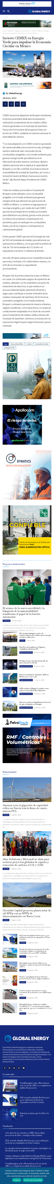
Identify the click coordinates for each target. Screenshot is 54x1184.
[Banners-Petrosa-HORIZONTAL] (27, 29)
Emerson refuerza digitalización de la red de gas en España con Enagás (35, 703)
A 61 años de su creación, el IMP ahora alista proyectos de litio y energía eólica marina (25, 1134)
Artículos (6, 815)
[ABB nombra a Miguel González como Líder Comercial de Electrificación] (10, 692)
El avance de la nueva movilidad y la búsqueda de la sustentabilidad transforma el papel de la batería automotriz (24, 612)
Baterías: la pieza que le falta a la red (34, 1114)
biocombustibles (17, 344)
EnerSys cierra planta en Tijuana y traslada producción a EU (32, 648)
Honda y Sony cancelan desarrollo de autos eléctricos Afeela (33, 662)
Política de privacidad (33, 1180)
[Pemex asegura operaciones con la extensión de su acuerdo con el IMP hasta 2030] (10, 994)
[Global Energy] (4, 93)
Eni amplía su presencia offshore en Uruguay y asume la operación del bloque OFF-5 (35, 965)
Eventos (22, 640)
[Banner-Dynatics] (27, 499)
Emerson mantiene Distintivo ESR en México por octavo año (33, 676)
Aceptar (16, 1180)
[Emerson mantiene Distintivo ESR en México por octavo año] (10, 678)
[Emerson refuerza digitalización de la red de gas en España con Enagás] (10, 706)
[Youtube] (24, 1068)
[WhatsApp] (23, 104)
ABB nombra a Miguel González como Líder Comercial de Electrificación (34, 689)
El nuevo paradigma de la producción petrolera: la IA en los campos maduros (34, 978)
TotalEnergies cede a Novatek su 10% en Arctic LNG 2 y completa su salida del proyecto (35, 1085)
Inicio (4, 31)
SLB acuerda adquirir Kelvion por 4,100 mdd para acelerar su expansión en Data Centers (34, 937)
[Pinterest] (17, 104)
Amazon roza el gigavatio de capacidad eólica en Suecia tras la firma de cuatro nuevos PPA (25, 808)
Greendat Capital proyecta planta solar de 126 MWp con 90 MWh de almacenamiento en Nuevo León (27, 913)
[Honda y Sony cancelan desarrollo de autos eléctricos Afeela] (10, 664)
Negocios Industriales (22, 31)
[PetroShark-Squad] (27, 765)
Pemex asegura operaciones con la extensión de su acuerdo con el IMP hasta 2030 (35, 992)
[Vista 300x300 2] (27, 554)
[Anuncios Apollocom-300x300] (22, 444)
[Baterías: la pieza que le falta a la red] (10, 1114)
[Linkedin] (14, 1068)
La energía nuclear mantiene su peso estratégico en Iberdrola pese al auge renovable (28, 1149)
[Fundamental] (27, 4)
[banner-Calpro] (27, 398)
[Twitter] (11, 104)
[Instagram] (9, 1068)
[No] (50, 1175)
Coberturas (6, 620)
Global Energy (15, 93)
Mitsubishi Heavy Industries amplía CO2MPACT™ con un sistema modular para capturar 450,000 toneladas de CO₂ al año (35, 1007)
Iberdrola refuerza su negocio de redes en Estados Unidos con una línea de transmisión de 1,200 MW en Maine (34, 951)
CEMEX (29, 344)
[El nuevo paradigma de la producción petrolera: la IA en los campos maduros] (10, 980)
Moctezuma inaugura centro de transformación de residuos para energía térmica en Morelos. (35, 635)
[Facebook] (5, 104)
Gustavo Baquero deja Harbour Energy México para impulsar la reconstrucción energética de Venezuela (28, 1157)
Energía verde (9, 348)
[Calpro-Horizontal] (27, 91)
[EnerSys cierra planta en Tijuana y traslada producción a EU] (10, 651)
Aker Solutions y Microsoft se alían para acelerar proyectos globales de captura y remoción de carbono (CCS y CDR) (26, 862)
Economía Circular (41, 344)
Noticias (11, 31)
